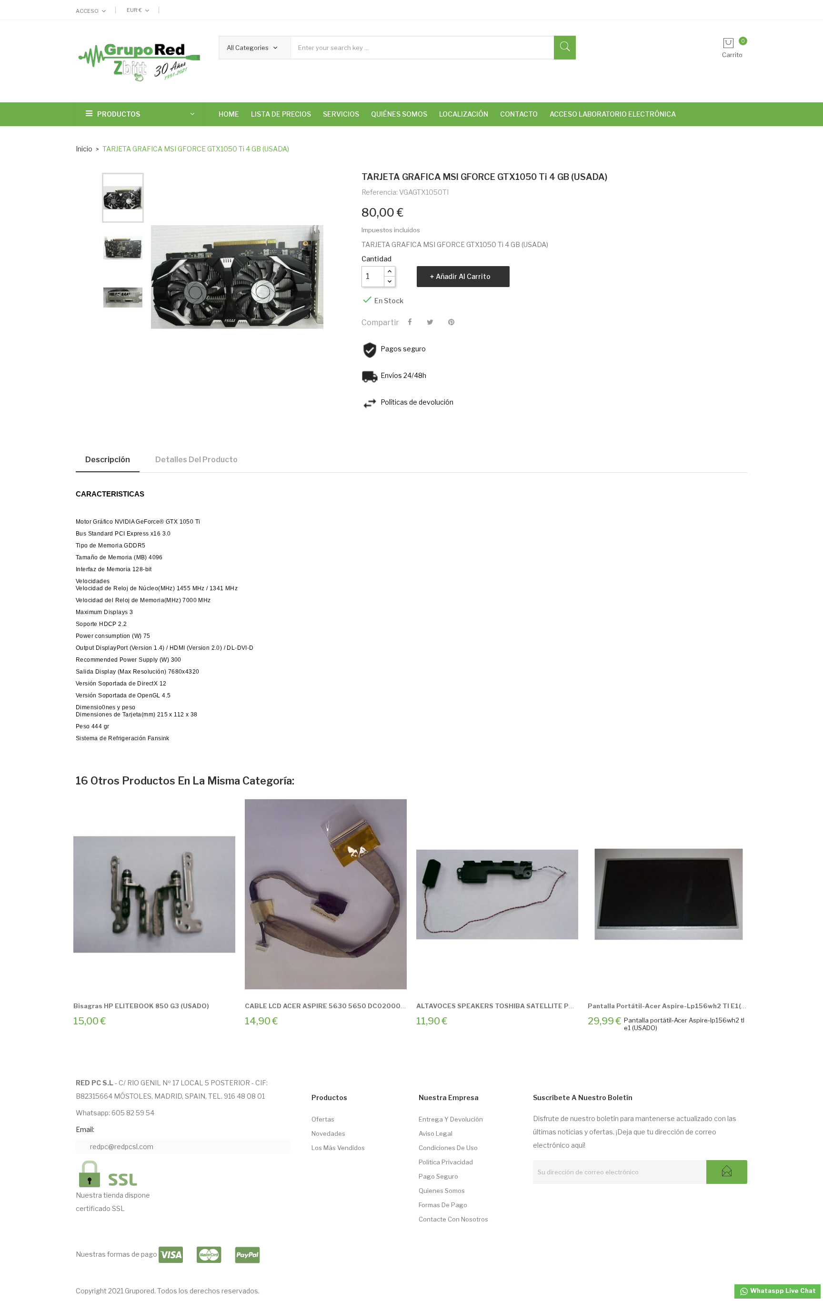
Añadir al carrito (463, 276)
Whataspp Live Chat (782, 1290)
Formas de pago (443, 1205)
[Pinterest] (451, 322)
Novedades (328, 1133)
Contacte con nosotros (453, 1219)
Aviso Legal (435, 1133)
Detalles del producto (196, 459)
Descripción (107, 459)
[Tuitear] (430, 322)
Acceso (87, 11)
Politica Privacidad (446, 1162)
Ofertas (322, 1119)
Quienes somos (442, 1190)
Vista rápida (165, 980)
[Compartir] (410, 322)
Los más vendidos (338, 1148)
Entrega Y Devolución (451, 1119)
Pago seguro (438, 1176)
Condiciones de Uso (448, 1148)
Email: (85, 1129)
